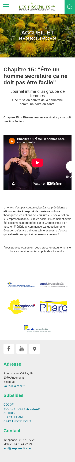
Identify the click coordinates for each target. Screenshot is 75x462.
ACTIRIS (9, 412)
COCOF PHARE (13, 417)
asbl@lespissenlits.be (17, 448)
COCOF (8, 404)
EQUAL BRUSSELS (16, 408)
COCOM (35, 408)
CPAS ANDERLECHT (17, 421)
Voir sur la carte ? (14, 386)
